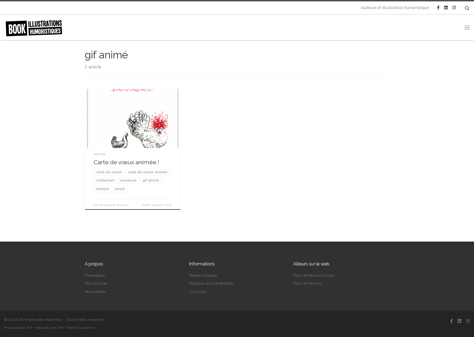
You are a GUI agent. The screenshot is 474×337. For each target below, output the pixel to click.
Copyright (197, 291)
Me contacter (95, 291)
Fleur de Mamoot (307, 283)
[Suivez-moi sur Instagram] (454, 8)
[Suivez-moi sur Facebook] (438, 8)
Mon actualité (96, 283)
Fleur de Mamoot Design (314, 275)
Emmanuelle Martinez (114, 205)
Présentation (95, 275)
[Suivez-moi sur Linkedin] (446, 8)
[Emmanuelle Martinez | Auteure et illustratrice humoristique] (33, 26)
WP (29, 328)
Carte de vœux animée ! (126, 162)
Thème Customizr (80, 328)
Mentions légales (203, 275)
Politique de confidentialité (211, 283)
